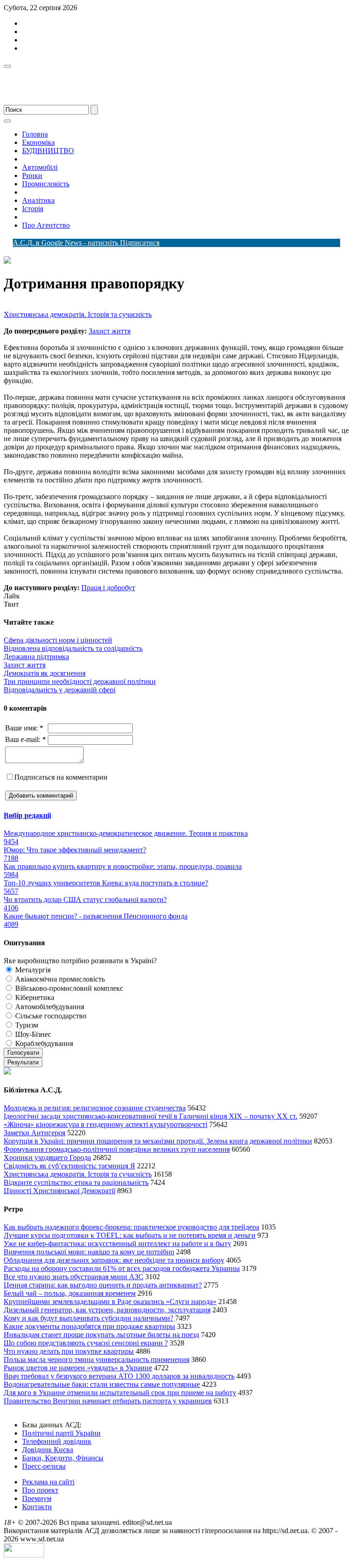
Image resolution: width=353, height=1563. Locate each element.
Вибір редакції (27, 815)
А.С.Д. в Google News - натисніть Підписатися (86, 243)
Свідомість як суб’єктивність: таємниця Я (69, 1166)
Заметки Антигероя (34, 1133)
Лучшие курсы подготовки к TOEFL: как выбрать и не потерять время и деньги (130, 1235)
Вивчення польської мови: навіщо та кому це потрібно (89, 1252)
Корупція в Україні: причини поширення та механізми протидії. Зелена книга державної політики (158, 1141)
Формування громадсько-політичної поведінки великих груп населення (117, 1149)
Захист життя (110, 331)
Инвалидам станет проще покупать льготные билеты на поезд (101, 1335)
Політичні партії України (61, 1433)
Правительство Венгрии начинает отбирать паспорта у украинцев (108, 1401)
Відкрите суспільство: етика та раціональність (76, 1182)
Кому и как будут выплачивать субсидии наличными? (88, 1318)
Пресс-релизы (44, 1466)
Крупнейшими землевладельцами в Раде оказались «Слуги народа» (110, 1301)
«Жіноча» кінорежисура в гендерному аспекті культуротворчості (105, 1124)
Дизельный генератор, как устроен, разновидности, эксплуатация (107, 1310)
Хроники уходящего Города (47, 1157)
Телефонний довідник (56, 1441)
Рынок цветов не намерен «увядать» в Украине (78, 1368)
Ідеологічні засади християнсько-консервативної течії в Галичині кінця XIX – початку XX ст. (150, 1116)
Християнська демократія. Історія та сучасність (78, 314)
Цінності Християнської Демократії (59, 1191)
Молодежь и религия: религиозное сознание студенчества (95, 1108)
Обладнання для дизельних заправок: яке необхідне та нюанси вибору (114, 1260)
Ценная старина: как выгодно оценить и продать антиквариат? (103, 1285)
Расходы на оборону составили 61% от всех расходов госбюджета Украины (122, 1268)
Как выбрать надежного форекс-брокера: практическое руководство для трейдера (131, 1227)
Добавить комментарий (41, 795)
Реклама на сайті (48, 1482)
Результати (23, 1062)
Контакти (37, 1507)
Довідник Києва (47, 1450)
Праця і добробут (108, 588)
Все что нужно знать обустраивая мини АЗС (73, 1277)
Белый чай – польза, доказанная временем (70, 1293)
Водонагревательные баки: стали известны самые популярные (102, 1384)
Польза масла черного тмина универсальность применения (96, 1359)
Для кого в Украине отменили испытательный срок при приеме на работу (120, 1392)
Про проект (40, 1490)
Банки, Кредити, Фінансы (62, 1458)
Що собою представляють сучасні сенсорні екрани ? (86, 1343)
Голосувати (23, 1052)
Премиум (36, 1498)
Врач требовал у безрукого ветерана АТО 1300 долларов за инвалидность (119, 1376)
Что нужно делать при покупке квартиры (69, 1351)
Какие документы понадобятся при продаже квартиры (89, 1326)
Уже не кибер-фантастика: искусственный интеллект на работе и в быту (117, 1243)
